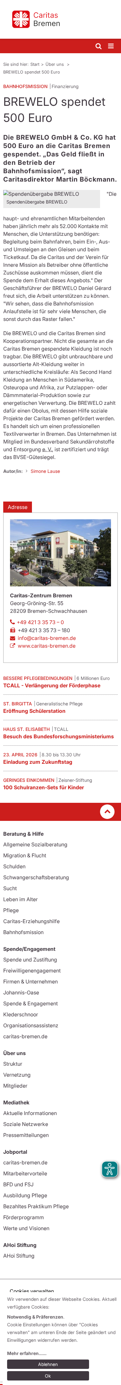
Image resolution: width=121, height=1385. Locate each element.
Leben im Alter (20, 899)
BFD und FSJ (18, 1184)
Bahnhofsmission (23, 932)
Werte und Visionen (26, 1228)
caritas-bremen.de (25, 1036)
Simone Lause (45, 471)
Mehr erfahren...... (26, 1353)
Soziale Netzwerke (25, 1124)
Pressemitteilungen (26, 1135)
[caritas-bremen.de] (60, 19)
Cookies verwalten (32, 1291)
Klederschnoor (20, 1014)
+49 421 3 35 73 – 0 (40, 622)
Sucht (10, 888)
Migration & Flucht (24, 855)
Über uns (55, 64)
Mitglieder (15, 1085)
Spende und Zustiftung (30, 959)
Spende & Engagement (30, 1003)
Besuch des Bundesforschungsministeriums (58, 736)
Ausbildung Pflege (25, 1195)
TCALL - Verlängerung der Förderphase (51, 685)
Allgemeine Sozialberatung (35, 844)
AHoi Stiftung (19, 1255)
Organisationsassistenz (30, 1025)
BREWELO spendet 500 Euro (31, 72)
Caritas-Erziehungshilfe (31, 921)
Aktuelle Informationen (30, 1113)
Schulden (14, 866)
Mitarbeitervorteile (25, 1173)
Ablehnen (48, 1364)
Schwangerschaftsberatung (36, 877)
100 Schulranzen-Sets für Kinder (43, 787)
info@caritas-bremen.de (47, 638)
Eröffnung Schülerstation (34, 711)
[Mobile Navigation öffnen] (111, 46)
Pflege (11, 910)
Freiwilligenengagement (32, 970)
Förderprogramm (23, 1217)
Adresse (17, 507)
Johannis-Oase (21, 992)
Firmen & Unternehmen (30, 981)
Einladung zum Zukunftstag (37, 762)
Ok (48, 1376)
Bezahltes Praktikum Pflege (36, 1206)
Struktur (12, 1064)
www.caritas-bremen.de (47, 646)
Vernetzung (17, 1074)
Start (34, 64)
